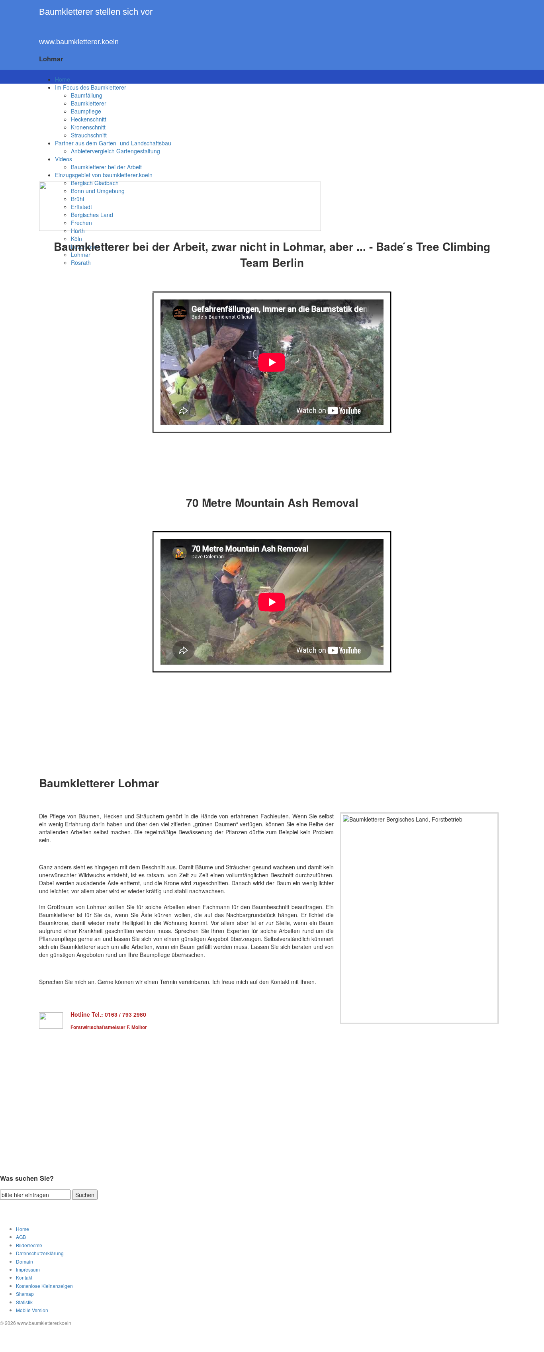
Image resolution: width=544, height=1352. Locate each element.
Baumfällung (86, 95)
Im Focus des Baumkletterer (90, 87)
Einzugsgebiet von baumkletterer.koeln (104, 175)
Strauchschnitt (89, 135)
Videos (63, 159)
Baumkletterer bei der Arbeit (106, 167)
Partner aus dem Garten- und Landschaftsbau (113, 143)
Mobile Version (32, 1310)
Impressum (28, 1269)
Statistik (24, 1302)
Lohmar (80, 254)
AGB (21, 1236)
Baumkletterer (88, 103)
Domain (24, 1261)
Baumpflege (86, 111)
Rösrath (81, 262)
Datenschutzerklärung (40, 1253)
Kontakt (24, 1277)
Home (62, 79)
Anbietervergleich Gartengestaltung (115, 151)
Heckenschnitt (88, 119)
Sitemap (25, 1293)
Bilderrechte (29, 1245)
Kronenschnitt (88, 127)
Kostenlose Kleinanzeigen (44, 1285)
